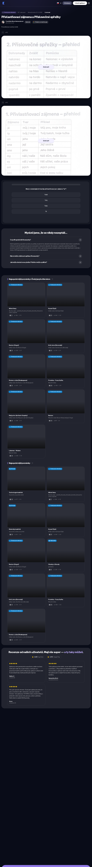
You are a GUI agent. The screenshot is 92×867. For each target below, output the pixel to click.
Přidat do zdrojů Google (41, 22)
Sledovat (28, 22)
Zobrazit (46, 67)
